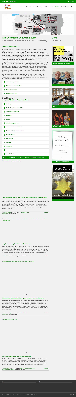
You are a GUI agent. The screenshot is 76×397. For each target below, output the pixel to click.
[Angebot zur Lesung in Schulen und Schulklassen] (25, 230)
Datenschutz (30, 394)
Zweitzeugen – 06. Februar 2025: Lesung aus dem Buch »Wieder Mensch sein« (24, 197)
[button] (71, 7)
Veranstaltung (12, 369)
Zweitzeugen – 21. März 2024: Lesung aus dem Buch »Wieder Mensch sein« (23, 298)
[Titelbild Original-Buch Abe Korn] (63, 165)
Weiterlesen (46, 212)
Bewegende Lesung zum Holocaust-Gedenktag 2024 (17, 356)
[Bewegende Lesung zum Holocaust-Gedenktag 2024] (25, 336)
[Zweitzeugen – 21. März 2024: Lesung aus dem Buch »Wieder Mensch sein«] (25, 278)
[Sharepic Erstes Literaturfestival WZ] (63, 46)
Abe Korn (23, 212)
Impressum (25, 394)
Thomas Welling (7, 212)
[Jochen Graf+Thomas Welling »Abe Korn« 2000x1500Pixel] (63, 68)
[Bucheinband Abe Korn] (63, 130)
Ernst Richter (6, 256)
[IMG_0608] (63, 89)
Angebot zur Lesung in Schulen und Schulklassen (16, 244)
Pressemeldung (5, 369)
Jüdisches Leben (31, 368)
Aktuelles (27, 212)
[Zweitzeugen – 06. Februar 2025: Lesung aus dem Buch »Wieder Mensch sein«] (25, 177)
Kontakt (35, 394)
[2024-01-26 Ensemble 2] (63, 110)
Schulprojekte (5, 213)
